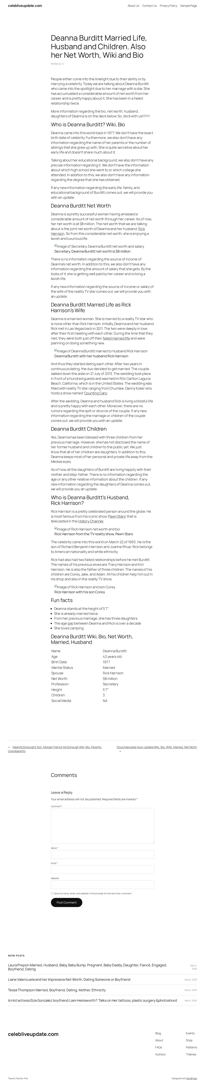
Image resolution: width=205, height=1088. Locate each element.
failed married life (116, 338)
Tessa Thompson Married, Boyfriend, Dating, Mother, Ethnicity (57, 990)
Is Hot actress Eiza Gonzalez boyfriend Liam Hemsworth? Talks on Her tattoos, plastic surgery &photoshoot (92, 1000)
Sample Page (188, 6)
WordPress (191, 1078)
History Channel (90, 521)
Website (55, 878)
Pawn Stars (117, 516)
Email (54, 863)
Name (54, 847)
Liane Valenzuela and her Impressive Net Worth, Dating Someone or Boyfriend (69, 979)
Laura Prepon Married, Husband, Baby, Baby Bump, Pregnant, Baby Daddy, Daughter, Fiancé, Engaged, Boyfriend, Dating (87, 967)
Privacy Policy (168, 6)
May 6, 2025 (193, 967)
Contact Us (149, 6)
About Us (133, 6)
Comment (56, 806)
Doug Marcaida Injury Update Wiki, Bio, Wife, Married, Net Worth (157, 747)
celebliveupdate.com (25, 5)
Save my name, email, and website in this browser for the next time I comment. (93, 893)
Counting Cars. (96, 393)
